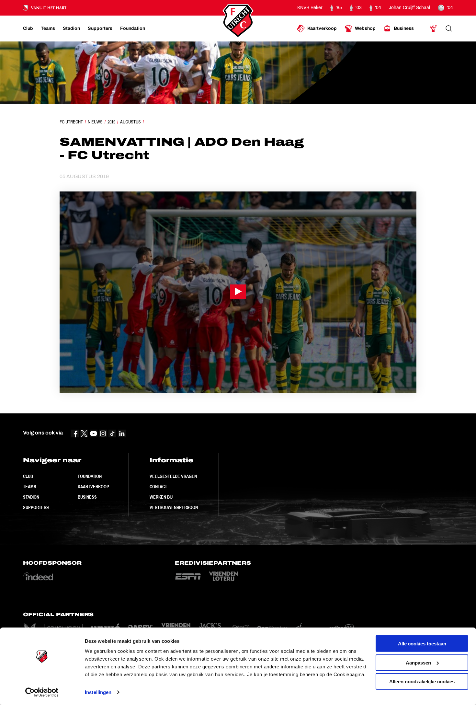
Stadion (31, 497)
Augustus (130, 122)
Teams (29, 487)
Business (87, 497)
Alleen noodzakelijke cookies (422, 681)
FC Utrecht (71, 122)
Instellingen (98, 692)
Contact (158, 487)
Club (28, 476)
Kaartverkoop (93, 487)
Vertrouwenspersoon (174, 507)
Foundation (90, 476)
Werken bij (161, 497)
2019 (111, 122)
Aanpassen (418, 662)
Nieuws (95, 122)
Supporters (36, 507)
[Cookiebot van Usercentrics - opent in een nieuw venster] (42, 692)
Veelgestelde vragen (173, 476)
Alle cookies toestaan (422, 643)
